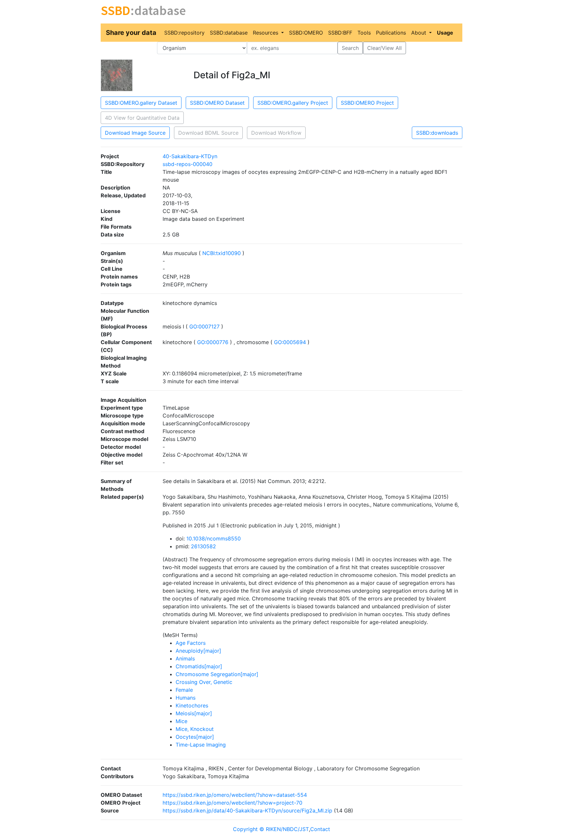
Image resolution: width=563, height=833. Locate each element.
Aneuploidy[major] (198, 650)
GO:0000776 (212, 342)
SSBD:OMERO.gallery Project (292, 102)
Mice (181, 721)
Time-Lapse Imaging (201, 744)
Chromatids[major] (199, 666)
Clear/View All (384, 48)
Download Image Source (135, 132)
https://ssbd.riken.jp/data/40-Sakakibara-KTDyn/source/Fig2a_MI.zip (247, 810)
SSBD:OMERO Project (367, 102)
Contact (320, 829)
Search (350, 48)
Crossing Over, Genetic (204, 682)
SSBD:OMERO (306, 32)
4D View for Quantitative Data (142, 117)
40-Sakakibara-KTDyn (190, 156)
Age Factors (191, 643)
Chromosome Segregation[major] (217, 674)
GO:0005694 (290, 342)
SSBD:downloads (437, 132)
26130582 (203, 546)
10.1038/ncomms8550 (213, 538)
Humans (185, 697)
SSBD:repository (184, 32)
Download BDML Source (208, 132)
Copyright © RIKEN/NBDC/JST (271, 829)
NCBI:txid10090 (221, 253)
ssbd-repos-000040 (187, 164)
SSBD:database (229, 32)
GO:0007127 (204, 326)
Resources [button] (266, 32)
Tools (364, 32)
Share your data (131, 33)
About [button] (419, 32)
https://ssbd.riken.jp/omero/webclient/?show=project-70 (232, 802)
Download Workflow (276, 132)
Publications (391, 32)
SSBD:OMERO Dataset (217, 102)
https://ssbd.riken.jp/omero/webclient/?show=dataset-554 (235, 795)
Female (184, 690)
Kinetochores (192, 705)
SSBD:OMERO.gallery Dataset (141, 102)
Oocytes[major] (195, 737)
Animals (185, 658)
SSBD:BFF (340, 32)
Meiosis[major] (194, 713)
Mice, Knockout (195, 729)
